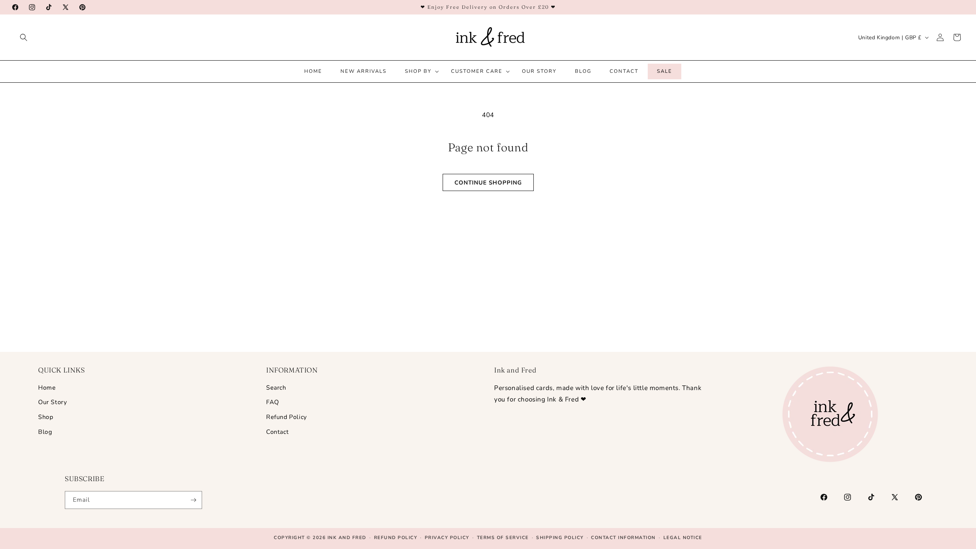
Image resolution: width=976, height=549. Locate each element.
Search (276, 388)
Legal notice (682, 538)
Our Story (52, 402)
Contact (277, 432)
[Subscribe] (193, 500)
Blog (45, 432)
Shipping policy (560, 538)
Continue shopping (488, 182)
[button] (23, 37)
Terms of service (503, 538)
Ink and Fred (346, 538)
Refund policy (395, 538)
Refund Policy (286, 417)
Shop (45, 417)
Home (47, 388)
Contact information (623, 538)
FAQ (272, 402)
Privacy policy (447, 538)
